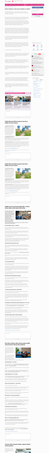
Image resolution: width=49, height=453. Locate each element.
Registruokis (39, 16)
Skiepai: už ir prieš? (35, 87)
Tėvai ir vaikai (11, 6)
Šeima (8, 6)
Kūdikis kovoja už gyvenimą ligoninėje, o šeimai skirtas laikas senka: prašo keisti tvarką (17, 207)
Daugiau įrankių (41, 49)
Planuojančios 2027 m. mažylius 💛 (36, 56)
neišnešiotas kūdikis (13, 330)
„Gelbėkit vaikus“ (14, 192)
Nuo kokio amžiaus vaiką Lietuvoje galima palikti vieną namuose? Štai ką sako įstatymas (17, 344)
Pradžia (7, 5)
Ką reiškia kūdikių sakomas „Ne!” (13, 148)
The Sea (34, 60)
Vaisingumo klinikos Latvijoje (37, 97)
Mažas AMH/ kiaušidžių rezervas (37, 90)
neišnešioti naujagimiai (8, 330)
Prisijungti (37, 14)
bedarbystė (12, 91)
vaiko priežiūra (12, 431)
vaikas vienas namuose (8, 431)
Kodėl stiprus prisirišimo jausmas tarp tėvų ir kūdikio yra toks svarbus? (16, 122)
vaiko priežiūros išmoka (17, 330)
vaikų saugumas (15, 431)
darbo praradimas (9, 91)
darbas (6, 91)
